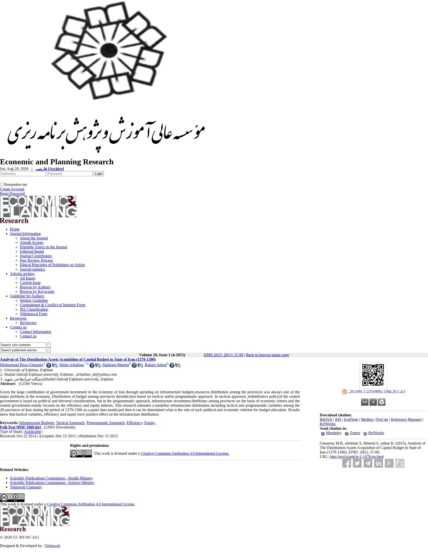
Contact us (18, 327)
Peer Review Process (36, 260)
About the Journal (34, 238)
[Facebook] (346, 463)
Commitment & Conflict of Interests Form (52, 305)
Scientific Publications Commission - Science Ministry (52, 482)
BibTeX (326, 419)
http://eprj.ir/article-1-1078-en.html (357, 456)
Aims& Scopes (31, 242)
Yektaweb (52, 546)
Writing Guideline (34, 300)
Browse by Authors (35, 287)
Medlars (367, 419)
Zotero (355, 433)
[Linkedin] (378, 463)
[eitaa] (400, 463)
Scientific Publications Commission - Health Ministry (51, 478)
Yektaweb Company (26, 487)
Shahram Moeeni (115, 365)
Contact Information (35, 331)
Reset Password (12, 193)
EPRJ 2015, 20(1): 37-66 (223, 355)
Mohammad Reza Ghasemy (22, 365)
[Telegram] (368, 463)
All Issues (27, 278)
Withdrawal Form (33, 314)
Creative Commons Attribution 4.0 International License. (185, 453)
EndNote (351, 419)
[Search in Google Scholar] (48, 366)
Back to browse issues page (267, 355)
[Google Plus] (389, 463)
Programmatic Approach (105, 423)
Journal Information (25, 233)
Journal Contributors (36, 256)
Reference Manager (406, 419)
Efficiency (134, 423)
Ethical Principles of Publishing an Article (52, 265)
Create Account (12, 189)
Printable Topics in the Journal (43, 247)
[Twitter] (357, 463)
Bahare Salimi (156, 365)
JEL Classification (34, 309)
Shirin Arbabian (71, 365)
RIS (338, 419)
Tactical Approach (70, 423)
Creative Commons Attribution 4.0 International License (90, 504)
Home (15, 229)
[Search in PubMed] (54, 366)
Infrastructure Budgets (36, 423)
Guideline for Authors (27, 296)
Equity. (150, 423)
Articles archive (22, 274)
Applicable (32, 431)
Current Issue (30, 282)
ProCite (382, 419)
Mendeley (334, 433)
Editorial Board (32, 251)
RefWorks (328, 424)
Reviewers (18, 318)
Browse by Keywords (37, 291)
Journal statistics (32, 269)
